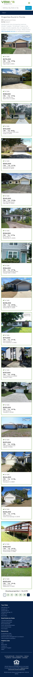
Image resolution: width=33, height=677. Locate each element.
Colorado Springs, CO (6, 612)
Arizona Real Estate (6, 627)
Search (28, 8)
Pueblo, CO (4, 613)
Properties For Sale (6, 633)
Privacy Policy (19, 656)
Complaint (24, 657)
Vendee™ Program (6, 647)
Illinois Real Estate (5, 623)
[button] (4, 12)
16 (16, 594)
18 (24, 594)
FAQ (2, 643)
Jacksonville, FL (5, 610)
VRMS (2, 649)
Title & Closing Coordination (8, 638)
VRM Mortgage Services (8, 31)
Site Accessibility (16, 657)
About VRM (4, 644)
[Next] (28, 594)
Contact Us (4, 646)
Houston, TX (4, 609)
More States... (4, 628)
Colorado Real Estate (6, 620)
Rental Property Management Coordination (12, 636)
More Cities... (4, 615)
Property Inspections (6, 635)
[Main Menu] (29, 3)
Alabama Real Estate (6, 622)
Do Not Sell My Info (9, 656)
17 (20, 594)
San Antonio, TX (5, 607)
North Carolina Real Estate (8, 625)
